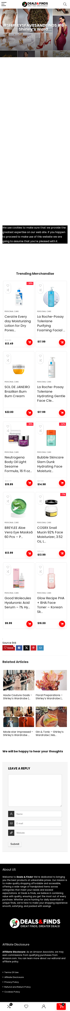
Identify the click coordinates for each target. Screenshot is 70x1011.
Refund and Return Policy (17, 986)
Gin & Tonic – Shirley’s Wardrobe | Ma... (49, 733)
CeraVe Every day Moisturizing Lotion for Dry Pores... (18, 323)
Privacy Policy (11, 982)
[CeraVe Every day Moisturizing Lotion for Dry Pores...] (19, 296)
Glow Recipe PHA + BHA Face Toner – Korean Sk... (50, 605)
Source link (9, 643)
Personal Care (12, 311)
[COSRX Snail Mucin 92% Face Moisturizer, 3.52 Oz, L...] (51, 508)
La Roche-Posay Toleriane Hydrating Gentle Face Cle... (51, 394)
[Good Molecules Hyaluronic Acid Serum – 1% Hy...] (19, 578)
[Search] (65, 4)
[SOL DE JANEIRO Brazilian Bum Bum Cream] (19, 367)
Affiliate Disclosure (14, 977)
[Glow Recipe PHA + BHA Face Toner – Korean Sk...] (51, 578)
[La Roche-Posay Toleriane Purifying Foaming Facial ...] (51, 296)
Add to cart (29, 342)
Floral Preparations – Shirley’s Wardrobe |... (49, 696)
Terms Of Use (11, 972)
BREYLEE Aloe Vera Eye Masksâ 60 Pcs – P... (19, 532)
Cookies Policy (12, 991)
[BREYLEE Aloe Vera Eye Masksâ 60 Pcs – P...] (19, 508)
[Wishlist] (26, 1007)
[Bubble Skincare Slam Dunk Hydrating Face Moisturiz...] (51, 437)
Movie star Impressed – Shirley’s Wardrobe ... (18, 733)
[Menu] (4, 4)
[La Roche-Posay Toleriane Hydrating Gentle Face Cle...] (51, 367)
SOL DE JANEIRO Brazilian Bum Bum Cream (17, 391)
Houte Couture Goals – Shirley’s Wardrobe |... (17, 696)
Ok (60, 241)
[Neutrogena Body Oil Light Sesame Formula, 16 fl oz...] (19, 437)
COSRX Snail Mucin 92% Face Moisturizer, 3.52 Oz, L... (50, 534)
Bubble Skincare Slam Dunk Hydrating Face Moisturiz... (50, 464)
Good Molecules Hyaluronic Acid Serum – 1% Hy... (18, 602)
